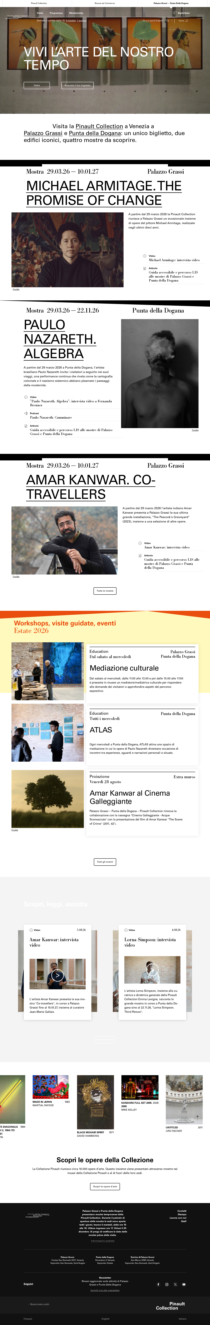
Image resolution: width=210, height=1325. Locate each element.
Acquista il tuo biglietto (77, 86)
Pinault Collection (39, 3)
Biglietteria (184, 13)
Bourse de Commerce (105, 3)
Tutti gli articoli (105, 1040)
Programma (56, 13)
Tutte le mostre (105, 591)
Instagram (166, 1284)
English (105, 1319)
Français (28, 1319)
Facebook (158, 1284)
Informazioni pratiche (103, 1241)
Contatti (182, 1211)
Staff (183, 1221)
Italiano (182, 1319)
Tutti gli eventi (105, 862)
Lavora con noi (178, 1218)
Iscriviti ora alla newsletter (105, 1291)
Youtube (183, 1284)
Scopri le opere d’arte (105, 1187)
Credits (16, 290)
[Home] (17, 16)
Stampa (182, 1215)
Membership (76, 13)
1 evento (82, 21)
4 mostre (71, 21)
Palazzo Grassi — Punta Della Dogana (171, 3)
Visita (40, 13)
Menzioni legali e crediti (39, 1304)
